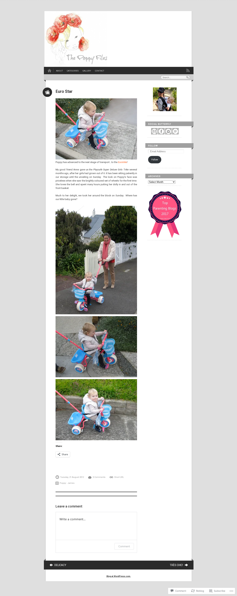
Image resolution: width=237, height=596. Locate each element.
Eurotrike (122, 162)
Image (47, 92)
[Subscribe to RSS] (188, 70)
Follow (153, 145)
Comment (124, 546)
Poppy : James (67, 483)
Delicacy (60, 565)
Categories (73, 71)
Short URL (119, 477)
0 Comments (99, 477)
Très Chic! (176, 565)
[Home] (49, 72)
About (59, 71)
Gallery (86, 71)
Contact (99, 71)
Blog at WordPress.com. (118, 576)
